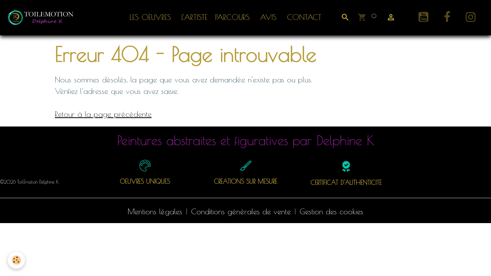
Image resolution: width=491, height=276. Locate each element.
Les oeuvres (150, 17)
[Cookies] (16, 260)
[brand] (43, 17)
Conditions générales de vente (241, 211)
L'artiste (193, 17)
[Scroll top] (475, 260)
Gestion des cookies (331, 211)
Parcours (232, 17)
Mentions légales (155, 211)
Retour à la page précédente (103, 114)
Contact (302, 17)
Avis (267, 17)
